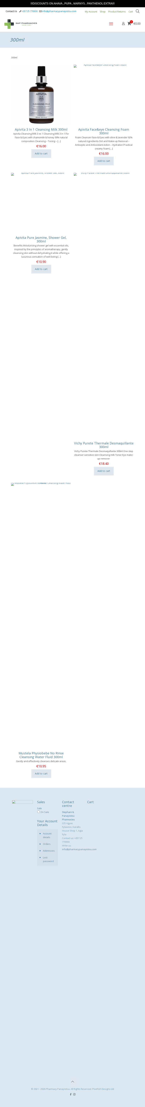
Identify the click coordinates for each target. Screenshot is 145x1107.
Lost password (48, 859)
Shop (103, 11)
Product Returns (117, 11)
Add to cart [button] (41, 153)
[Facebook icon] (70, 1094)
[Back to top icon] (72, 1081)
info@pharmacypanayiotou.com (59, 11)
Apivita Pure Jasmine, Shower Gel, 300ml (41, 239)
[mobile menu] (111, 24)
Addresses (49, 850)
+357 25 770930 (29, 11)
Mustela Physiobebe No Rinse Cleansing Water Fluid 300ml (41, 755)
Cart (131, 11)
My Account (91, 11)
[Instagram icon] (74, 1094)
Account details (47, 835)
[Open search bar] (137, 11)
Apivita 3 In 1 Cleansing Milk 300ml (41, 129)
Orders (47, 844)
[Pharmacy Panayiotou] (21, 24)
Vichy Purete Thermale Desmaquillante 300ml (104, 445)
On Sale (44, 812)
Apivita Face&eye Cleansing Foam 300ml (103, 131)
